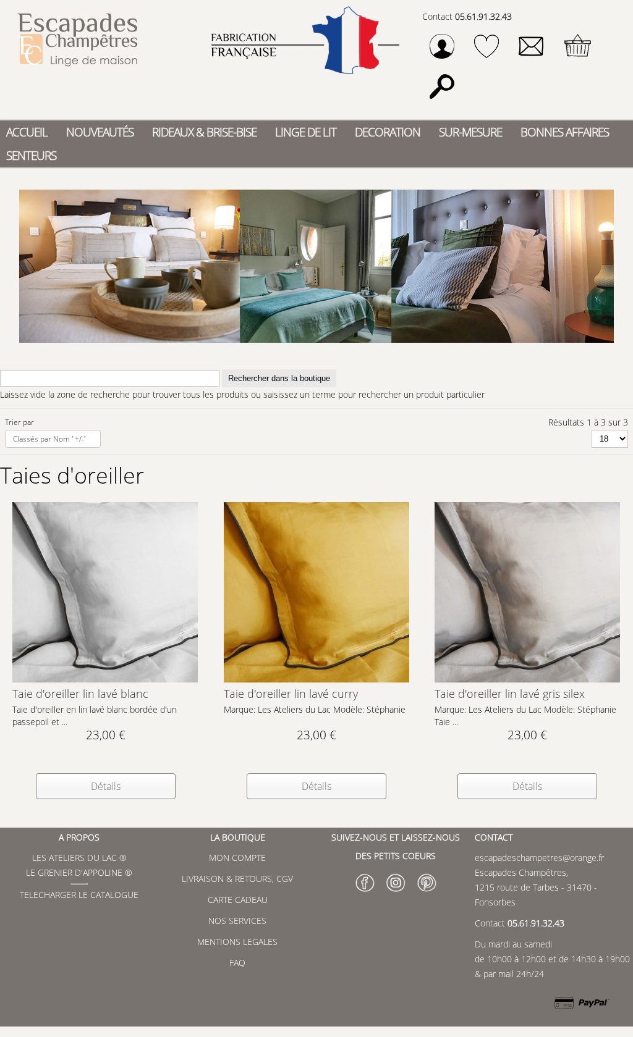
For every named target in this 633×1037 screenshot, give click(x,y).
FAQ (237, 962)
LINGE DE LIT (305, 132)
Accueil (27, 132)
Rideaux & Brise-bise (204, 132)
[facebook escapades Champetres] (364, 893)
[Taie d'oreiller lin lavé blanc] (105, 679)
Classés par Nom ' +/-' (49, 439)
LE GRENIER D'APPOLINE (74, 872)
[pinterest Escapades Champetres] (426, 893)
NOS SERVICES (237, 920)
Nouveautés (100, 132)
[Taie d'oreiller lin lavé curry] (316, 679)
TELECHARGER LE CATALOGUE (79, 895)
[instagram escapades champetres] (395, 893)
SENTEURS (31, 155)
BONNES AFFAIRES (564, 132)
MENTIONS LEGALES (237, 941)
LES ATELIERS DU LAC (74, 857)
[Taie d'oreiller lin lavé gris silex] (527, 679)
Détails (106, 786)
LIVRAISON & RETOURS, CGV (237, 878)
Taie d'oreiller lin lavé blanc (80, 693)
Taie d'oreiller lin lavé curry (291, 693)
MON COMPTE (237, 857)
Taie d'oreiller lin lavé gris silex (510, 693)
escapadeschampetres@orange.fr (539, 857)
